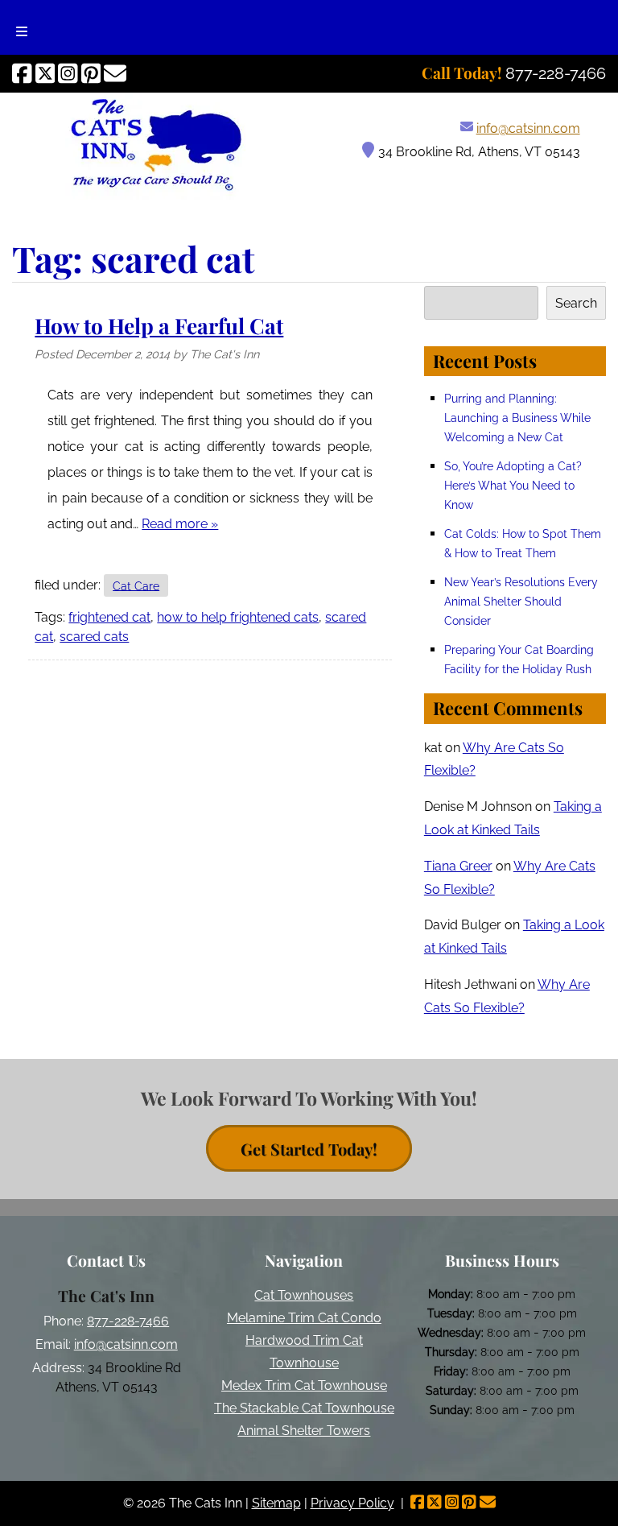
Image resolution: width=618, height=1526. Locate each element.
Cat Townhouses (303, 1295)
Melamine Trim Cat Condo (304, 1317)
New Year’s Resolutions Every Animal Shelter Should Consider (521, 601)
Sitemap (276, 1503)
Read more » (180, 523)
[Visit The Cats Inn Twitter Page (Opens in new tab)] (45, 73)
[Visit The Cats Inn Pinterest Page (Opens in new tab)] (91, 73)
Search (576, 303)
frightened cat (109, 617)
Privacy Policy (352, 1503)
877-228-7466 (128, 1321)
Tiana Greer (458, 866)
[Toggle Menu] (21, 27)
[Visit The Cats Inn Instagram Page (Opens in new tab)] (68, 73)
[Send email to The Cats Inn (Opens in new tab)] (115, 73)
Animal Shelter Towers (303, 1430)
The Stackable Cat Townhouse (304, 1408)
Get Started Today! (309, 1148)
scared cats (94, 636)
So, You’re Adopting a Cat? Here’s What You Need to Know (513, 485)
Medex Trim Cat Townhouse (304, 1385)
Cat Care (136, 585)
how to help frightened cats (238, 617)
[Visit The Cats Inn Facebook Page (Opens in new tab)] (22, 73)
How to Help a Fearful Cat (159, 325)
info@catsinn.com (528, 128)
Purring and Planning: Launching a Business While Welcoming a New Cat (517, 417)
